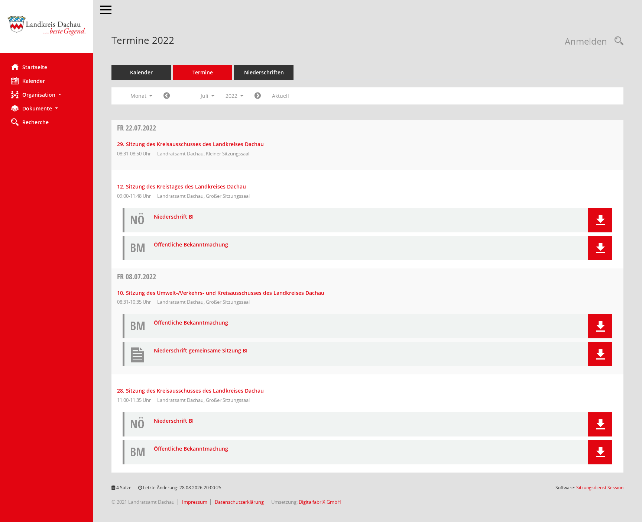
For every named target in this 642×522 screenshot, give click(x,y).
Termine (202, 72)
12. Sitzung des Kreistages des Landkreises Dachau (181, 186)
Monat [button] (139, 95)
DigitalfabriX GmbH (320, 502)
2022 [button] (232, 95)
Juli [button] (205, 95)
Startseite (34, 67)
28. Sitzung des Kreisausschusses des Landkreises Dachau (190, 390)
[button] (46, 95)
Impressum (194, 502)
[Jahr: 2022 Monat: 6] (166, 96)
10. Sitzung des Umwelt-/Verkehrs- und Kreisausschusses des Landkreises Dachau (220, 292)
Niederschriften (264, 72)
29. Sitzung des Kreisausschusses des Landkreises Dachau (190, 144)
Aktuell (280, 95)
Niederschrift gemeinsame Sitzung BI (200, 351)
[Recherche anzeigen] (617, 41)
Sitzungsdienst (599, 487)
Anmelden (586, 41)
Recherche (35, 122)
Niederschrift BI (174, 217)
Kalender (33, 80)
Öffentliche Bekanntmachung (191, 245)
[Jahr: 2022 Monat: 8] (257, 96)
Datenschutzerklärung (239, 502)
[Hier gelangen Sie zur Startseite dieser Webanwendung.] (46, 29)
